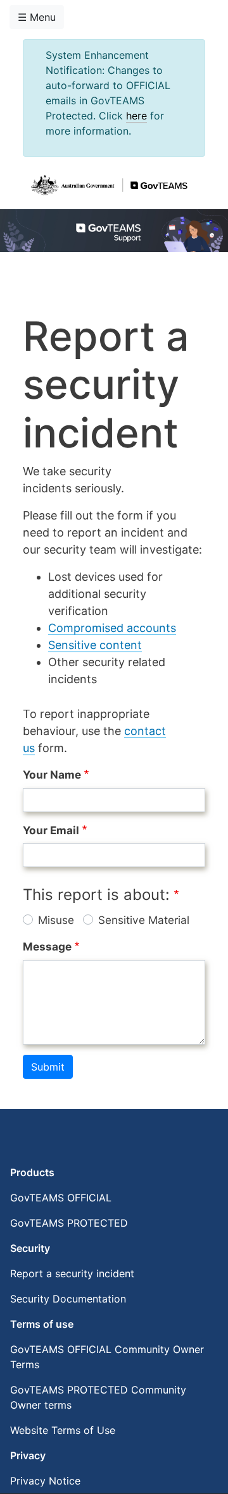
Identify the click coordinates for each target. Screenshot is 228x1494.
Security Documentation (68, 1298)
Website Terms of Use (62, 1430)
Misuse (56, 919)
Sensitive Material (143, 919)
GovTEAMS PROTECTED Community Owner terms (98, 1397)
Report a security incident (72, 1273)
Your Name (52, 774)
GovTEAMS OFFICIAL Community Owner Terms (107, 1357)
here (136, 115)
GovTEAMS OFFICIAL (60, 1197)
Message (47, 946)
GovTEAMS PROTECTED (69, 1223)
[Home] (109, 185)
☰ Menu (37, 17)
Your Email (51, 830)
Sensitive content (95, 645)
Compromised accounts (112, 628)
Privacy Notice (45, 1480)
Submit (48, 1066)
